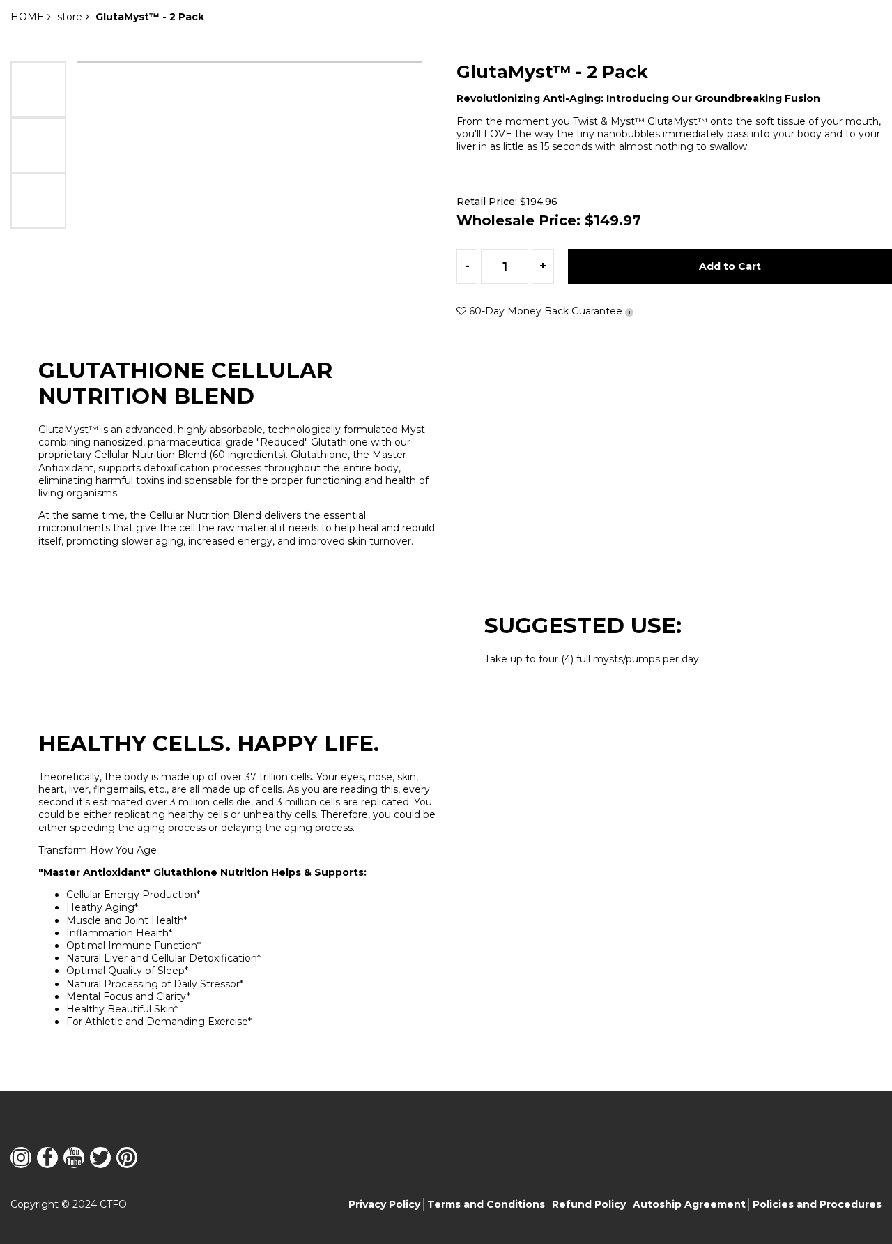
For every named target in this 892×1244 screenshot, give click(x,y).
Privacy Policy (384, 1204)
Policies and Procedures (817, 1204)
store (69, 16)
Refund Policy (589, 1204)
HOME (27, 16)
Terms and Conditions (486, 1204)
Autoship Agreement (689, 1204)
